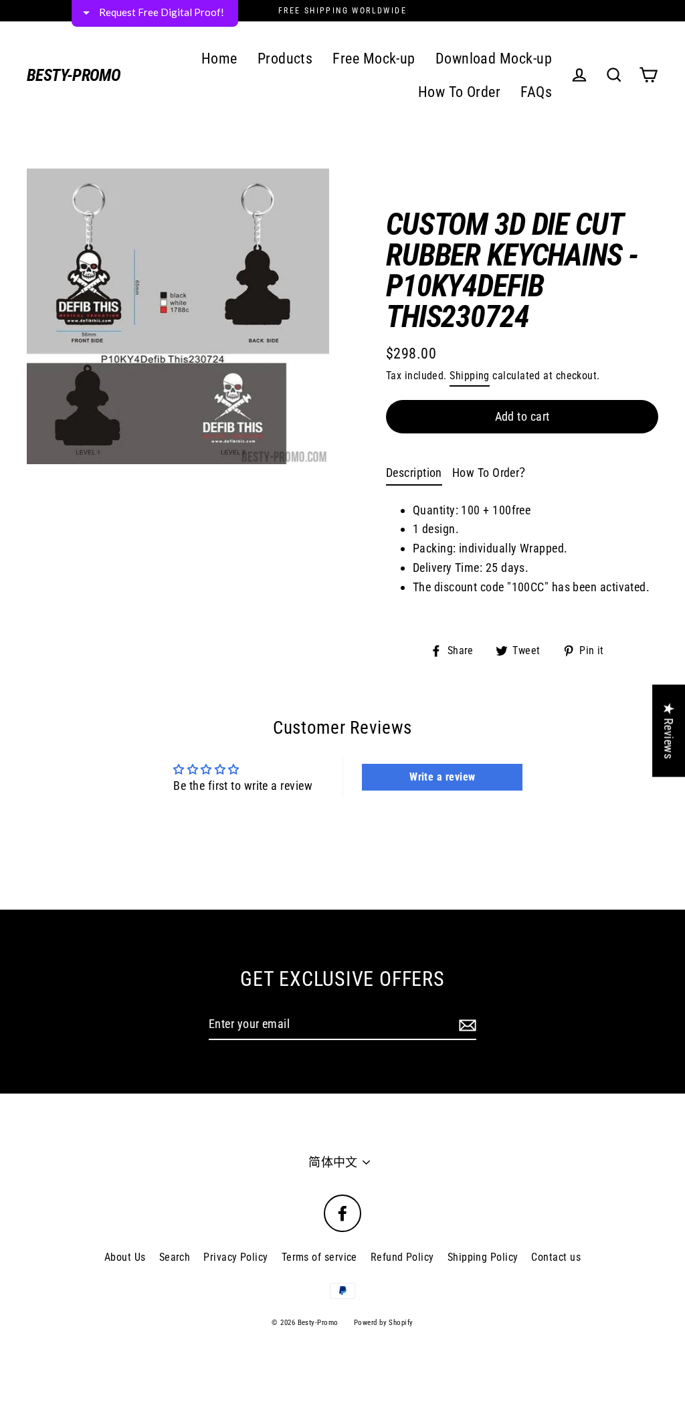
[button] (514, 100)
